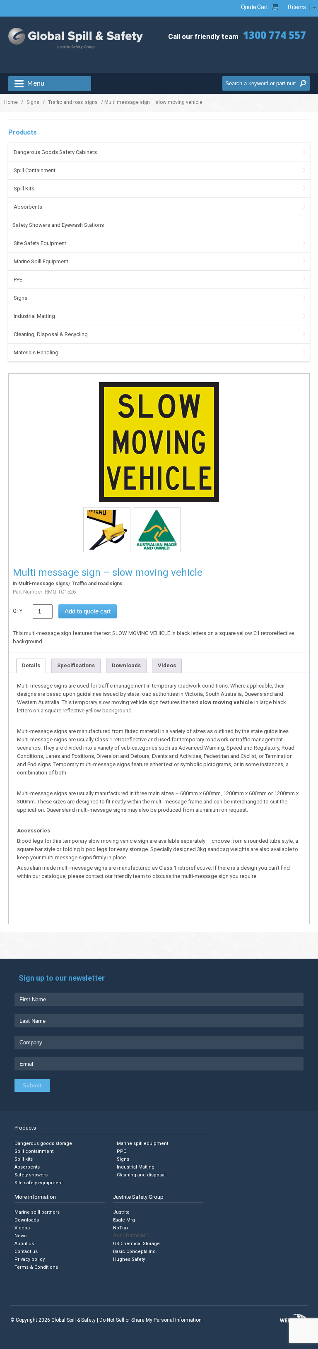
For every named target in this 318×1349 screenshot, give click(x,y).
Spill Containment (34, 170)
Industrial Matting (34, 316)
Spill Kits (24, 188)
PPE (18, 280)
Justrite (121, 1212)
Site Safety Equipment (40, 243)
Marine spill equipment (142, 1143)
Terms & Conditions (36, 1267)
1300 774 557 (274, 35)
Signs (32, 102)
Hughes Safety (129, 1259)
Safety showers (31, 1175)
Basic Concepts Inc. (135, 1251)
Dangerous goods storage (43, 1143)
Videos (167, 665)
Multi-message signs (43, 584)
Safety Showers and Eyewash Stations (58, 225)
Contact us (26, 1251)
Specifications (76, 665)
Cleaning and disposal (141, 1175)
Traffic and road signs (73, 102)
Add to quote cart (88, 611)
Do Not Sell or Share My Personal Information (150, 1320)
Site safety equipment (38, 1182)
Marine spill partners (37, 1212)
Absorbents (28, 207)
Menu (35, 83)
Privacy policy (29, 1259)
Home (11, 102)
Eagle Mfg (124, 1220)
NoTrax (120, 1228)
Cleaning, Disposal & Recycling (51, 334)
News (20, 1235)
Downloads (126, 665)
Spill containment (33, 1151)
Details (31, 665)
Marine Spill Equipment (41, 261)
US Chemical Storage (136, 1243)
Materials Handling (36, 352)
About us (24, 1243)
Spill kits (23, 1159)
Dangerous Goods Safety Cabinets (55, 152)
